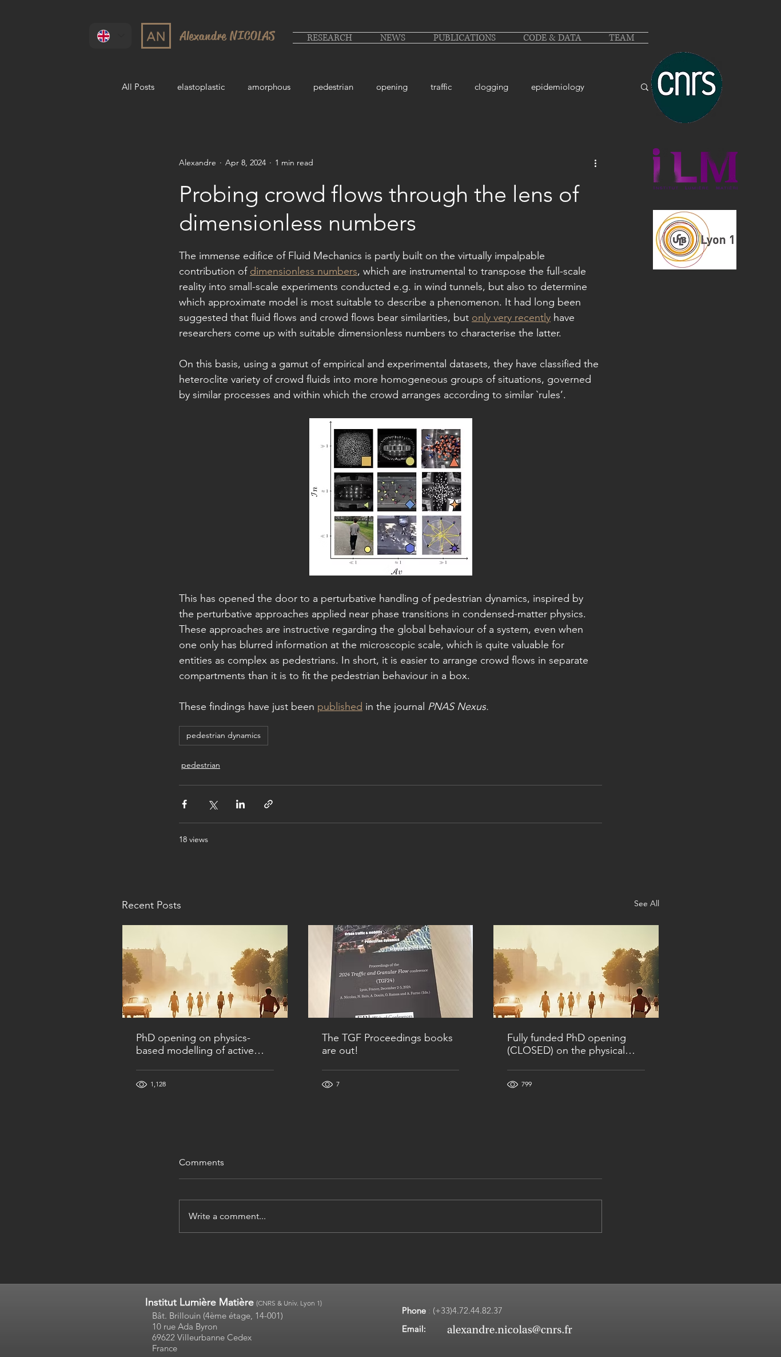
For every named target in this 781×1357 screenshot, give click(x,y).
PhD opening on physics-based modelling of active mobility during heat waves (197, 1044)
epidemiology (557, 86)
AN (156, 36)
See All (646, 903)
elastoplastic (201, 86)
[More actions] (595, 162)
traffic (441, 86)
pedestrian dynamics (223, 735)
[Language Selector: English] (110, 36)
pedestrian (333, 86)
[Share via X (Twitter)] (212, 804)
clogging (491, 86)
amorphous (269, 86)
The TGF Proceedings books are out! (387, 1044)
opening (392, 86)
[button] (644, 86)
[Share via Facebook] (184, 804)
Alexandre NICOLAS (227, 36)
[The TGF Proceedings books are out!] (390, 971)
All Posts (138, 86)
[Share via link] (268, 804)
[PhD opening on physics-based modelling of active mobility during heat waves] (205, 971)
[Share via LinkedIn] (240, 804)
